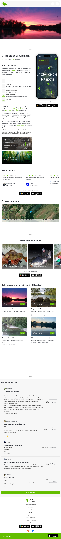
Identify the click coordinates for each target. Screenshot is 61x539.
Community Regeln (30, 517)
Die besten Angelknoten (30, 520)
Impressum (30, 507)
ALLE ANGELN (20, 125)
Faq (30, 522)
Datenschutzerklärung (30, 504)
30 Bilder (16, 111)
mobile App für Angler (17, 109)
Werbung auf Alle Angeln (31, 515)
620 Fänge (8, 111)
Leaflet (3, 219)
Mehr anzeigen (30, 492)
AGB (30, 509)
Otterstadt (13, 70)
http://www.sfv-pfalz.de (12, 101)
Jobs (30, 512)
